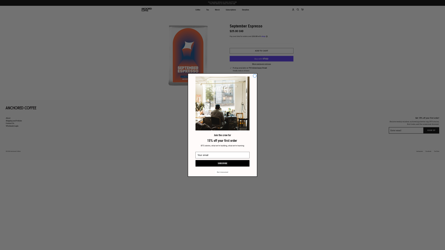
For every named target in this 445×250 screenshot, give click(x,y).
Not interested (222, 172)
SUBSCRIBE (222, 163)
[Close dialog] (254, 75)
